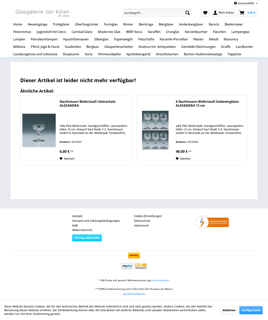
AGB (75, 225)
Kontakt (77, 216)
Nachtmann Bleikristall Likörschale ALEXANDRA (87, 104)
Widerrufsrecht (82, 230)
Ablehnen (228, 310)
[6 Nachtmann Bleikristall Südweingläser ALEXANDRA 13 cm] (155, 130)
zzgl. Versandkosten (134, 293)
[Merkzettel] (205, 13)
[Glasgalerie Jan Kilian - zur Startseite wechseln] (42, 14)
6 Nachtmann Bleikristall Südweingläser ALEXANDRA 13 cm (207, 104)
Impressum (141, 225)
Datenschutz (142, 221)
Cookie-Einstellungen (148, 216)
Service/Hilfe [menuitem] (246, 3)
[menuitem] (157, 13)
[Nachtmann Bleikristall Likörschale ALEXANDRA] (39, 130)
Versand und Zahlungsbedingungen (96, 221)
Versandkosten (160, 280)
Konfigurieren (251, 310)
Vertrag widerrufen (87, 238)
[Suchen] (187, 13)
